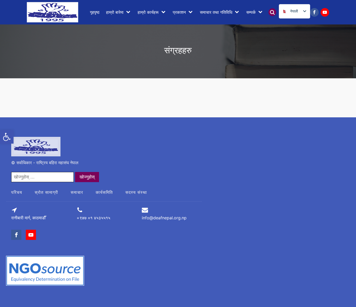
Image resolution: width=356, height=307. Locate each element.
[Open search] (272, 12)
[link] (7, 137)
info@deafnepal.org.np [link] (164, 217)
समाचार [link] (77, 192)
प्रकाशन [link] (179, 12)
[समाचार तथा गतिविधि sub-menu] (238, 12)
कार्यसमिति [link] (104, 192)
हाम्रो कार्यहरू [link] (148, 12)
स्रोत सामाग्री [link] (46, 192)
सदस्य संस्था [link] (136, 192)
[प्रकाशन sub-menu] (191, 12)
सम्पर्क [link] (251, 12)
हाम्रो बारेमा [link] (115, 12)
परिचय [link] (16, 192)
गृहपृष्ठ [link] (95, 12)
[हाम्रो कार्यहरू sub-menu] (164, 12)
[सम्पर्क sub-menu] (261, 12)
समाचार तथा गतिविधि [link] (216, 12)
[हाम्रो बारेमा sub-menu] (129, 12)
